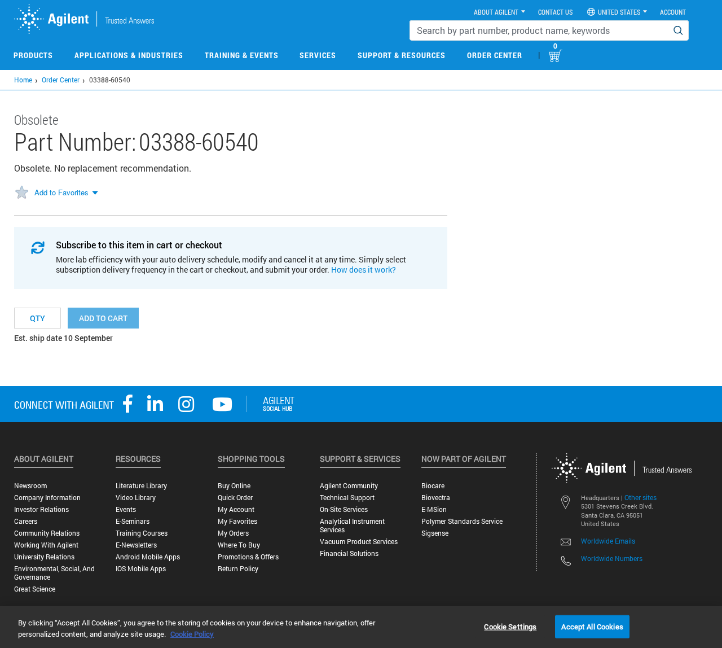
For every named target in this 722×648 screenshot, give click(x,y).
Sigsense (434, 533)
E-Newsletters (136, 545)
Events (126, 509)
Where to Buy (239, 545)
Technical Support (347, 497)
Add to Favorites (61, 192)
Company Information (47, 497)
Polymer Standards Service (462, 521)
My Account (236, 509)
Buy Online (234, 485)
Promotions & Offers (248, 557)
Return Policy (238, 568)
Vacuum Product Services (359, 541)
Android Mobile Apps (148, 557)
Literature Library (141, 485)
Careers (25, 521)
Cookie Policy (192, 634)
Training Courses (142, 533)
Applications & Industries (128, 55)
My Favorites (237, 521)
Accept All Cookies (592, 626)
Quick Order (235, 497)
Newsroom (30, 485)
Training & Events (242, 55)
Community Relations (47, 533)
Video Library (136, 497)
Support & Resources (402, 55)
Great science (34, 589)
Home (23, 79)
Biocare (432, 485)
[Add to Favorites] (21, 193)
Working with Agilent (46, 545)
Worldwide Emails (608, 540)
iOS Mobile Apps (141, 568)
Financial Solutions (349, 553)
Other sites (640, 497)
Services (318, 55)
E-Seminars (132, 521)
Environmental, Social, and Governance (54, 572)
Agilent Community (349, 485)
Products (33, 55)
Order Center (494, 55)
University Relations (44, 557)
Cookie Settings (510, 626)
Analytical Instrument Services (352, 525)
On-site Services (344, 509)
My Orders (233, 533)
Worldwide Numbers (611, 558)
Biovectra (435, 497)
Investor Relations (41, 509)
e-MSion (434, 509)
